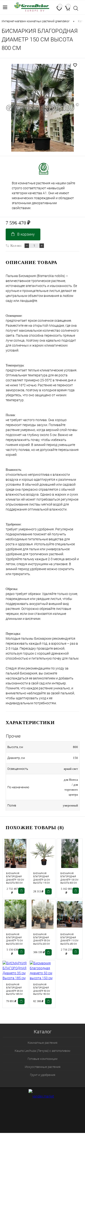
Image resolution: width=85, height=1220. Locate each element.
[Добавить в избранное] (75, 65)
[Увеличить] (42, 108)
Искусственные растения (42, 1067)
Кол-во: (16, 245)
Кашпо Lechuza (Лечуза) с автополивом (42, 1051)
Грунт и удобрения (42, 1075)
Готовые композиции (42, 1059)
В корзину (26, 234)
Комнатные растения (42, 1042)
